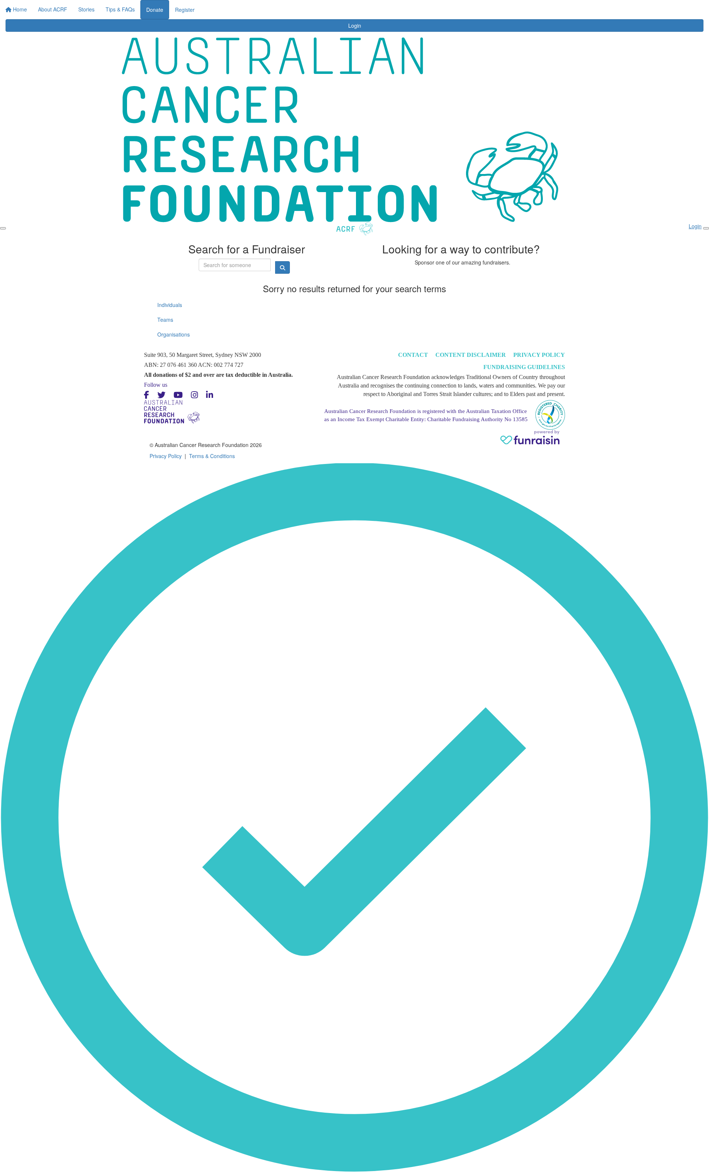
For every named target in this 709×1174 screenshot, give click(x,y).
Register (475, 9)
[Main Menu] (3, 228)
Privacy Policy (539, 355)
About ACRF (296, 7)
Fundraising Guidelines (524, 367)
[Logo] (143, 14)
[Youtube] (178, 395)
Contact (413, 355)
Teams (165, 319)
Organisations (173, 334)
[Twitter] (161, 395)
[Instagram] (194, 395)
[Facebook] (146, 395)
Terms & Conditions (212, 456)
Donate (445, 9)
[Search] (580, 12)
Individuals (169, 304)
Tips (393, 7)
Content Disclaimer (470, 355)
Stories (328, 7)
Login (419, 7)
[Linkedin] (209, 395)
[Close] (706, 228)
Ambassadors (362, 7)
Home (265, 7)
